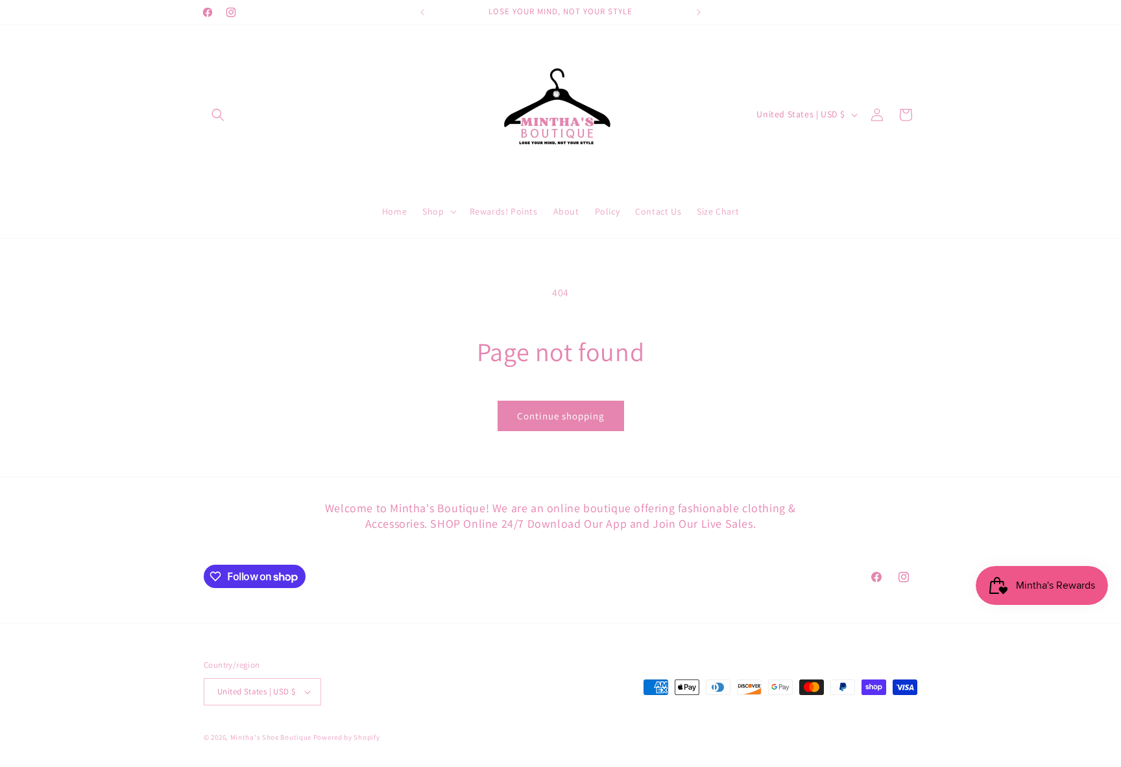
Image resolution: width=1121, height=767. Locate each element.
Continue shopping (561, 416)
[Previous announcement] (422, 12)
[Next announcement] (698, 12)
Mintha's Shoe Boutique (270, 737)
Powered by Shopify (346, 737)
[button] (218, 114)
